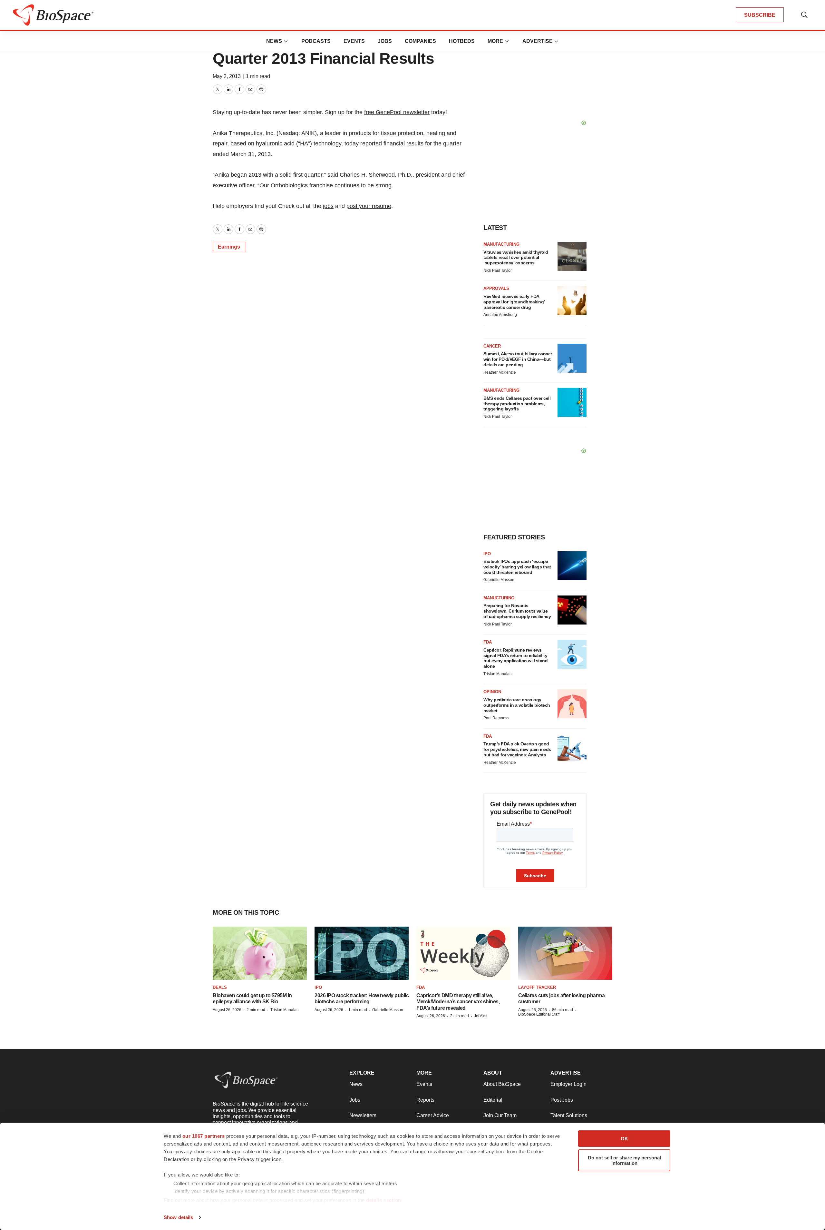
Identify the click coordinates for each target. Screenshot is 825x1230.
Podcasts (316, 41)
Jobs (385, 41)
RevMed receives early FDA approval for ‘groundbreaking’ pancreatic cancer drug (514, 302)
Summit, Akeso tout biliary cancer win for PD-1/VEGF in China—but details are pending (517, 359)
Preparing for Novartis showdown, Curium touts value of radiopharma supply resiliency (517, 611)
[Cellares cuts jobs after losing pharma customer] (565, 953)
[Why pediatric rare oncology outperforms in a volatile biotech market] (572, 703)
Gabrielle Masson (498, 579)
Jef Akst (480, 1016)
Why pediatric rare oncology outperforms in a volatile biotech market (516, 705)
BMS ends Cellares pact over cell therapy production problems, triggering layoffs (516, 404)
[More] (285, 41)
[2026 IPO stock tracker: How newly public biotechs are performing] (362, 953)
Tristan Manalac (497, 674)
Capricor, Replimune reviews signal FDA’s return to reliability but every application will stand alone (515, 658)
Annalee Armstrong (500, 314)
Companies (420, 41)
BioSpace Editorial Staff (538, 1014)
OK (624, 1138)
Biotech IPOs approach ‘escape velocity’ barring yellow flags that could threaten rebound (517, 567)
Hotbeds (462, 41)
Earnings (229, 247)
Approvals (496, 288)
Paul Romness (496, 718)
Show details (178, 1217)
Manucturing (498, 597)
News (274, 41)
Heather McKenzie (499, 372)
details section (383, 1200)
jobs (328, 206)
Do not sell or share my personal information (624, 1160)
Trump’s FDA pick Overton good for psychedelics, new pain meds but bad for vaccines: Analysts (517, 749)
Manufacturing (501, 244)
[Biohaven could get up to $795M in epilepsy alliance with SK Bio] (260, 953)
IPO (487, 553)
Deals (220, 987)
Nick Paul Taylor (497, 270)
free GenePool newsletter (397, 112)
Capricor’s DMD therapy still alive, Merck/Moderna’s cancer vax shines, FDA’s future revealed (458, 1001)
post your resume (368, 206)
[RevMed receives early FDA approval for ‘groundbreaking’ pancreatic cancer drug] (572, 300)
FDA (487, 642)
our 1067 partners (203, 1136)
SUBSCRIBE (759, 15)
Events (354, 41)
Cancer (492, 346)
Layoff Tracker (537, 987)
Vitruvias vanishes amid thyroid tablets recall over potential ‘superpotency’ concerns (515, 258)
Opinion (492, 691)
